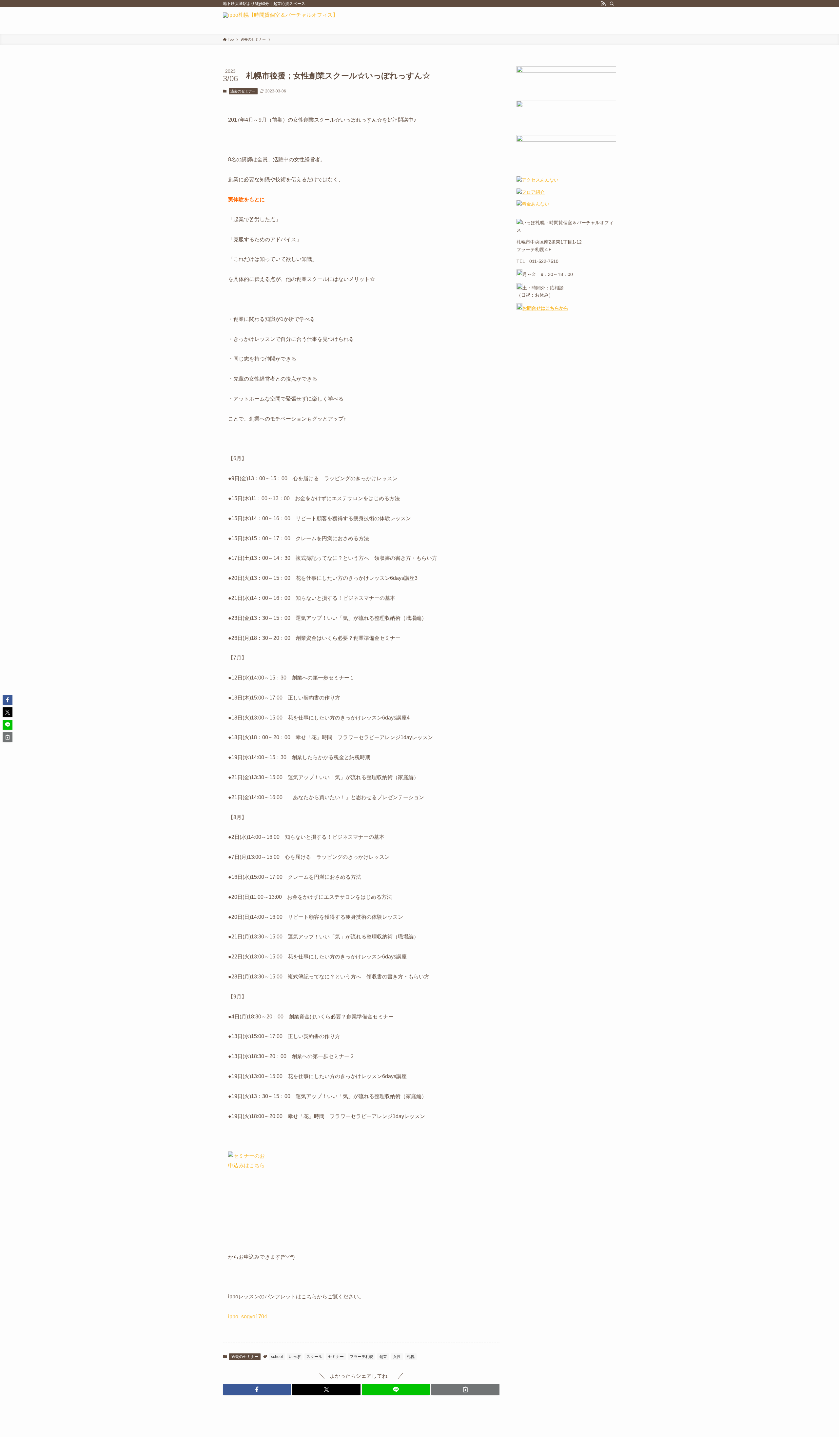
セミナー (336, 1356)
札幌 (411, 1356)
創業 (383, 1356)
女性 (397, 1356)
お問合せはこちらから (545, 308)
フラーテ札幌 (361, 1356)
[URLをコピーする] (465, 1389)
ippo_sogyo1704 (247, 1316)
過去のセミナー (243, 91)
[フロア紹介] (531, 192)
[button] (257, 1389)
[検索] (612, 3)
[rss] (603, 3)
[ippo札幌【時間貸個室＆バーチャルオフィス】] (280, 20)
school (277, 1356)
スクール (314, 1356)
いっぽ (295, 1356)
